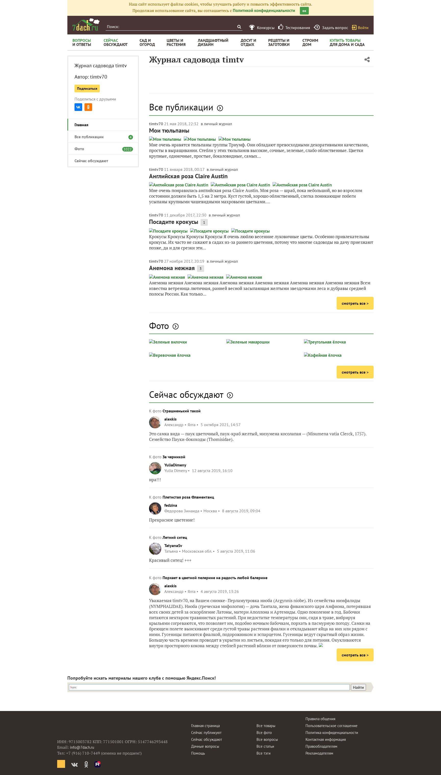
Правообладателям (321, 746)
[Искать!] (239, 26)
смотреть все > (355, 303)
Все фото (264, 732)
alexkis (170, 419)
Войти (363, 27)
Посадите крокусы (173, 222)
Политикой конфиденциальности (264, 10)
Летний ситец (175, 537)
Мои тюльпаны (169, 130)
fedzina (170, 505)
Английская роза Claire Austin (188, 176)
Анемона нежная (172, 268)
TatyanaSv (173, 545)
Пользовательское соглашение (331, 725)
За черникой (174, 456)
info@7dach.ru (82, 747)
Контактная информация (325, 739)
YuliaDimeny (175, 464)
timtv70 (98, 76)
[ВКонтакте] (78, 107)
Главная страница (205, 725)
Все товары (265, 725)
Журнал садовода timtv (101, 65)
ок (304, 10)
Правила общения (320, 718)
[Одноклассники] (88, 107)
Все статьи (265, 746)
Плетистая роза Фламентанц (188, 497)
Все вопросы (267, 739)
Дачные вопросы (205, 746)
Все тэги (263, 753)
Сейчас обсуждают (91, 161)
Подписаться (87, 88)
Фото (101, 149)
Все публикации (101, 137)
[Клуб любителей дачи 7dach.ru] (86, 24)
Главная (81, 125)
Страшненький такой (182, 410)
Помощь (198, 753)
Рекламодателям (319, 753)
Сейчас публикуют (206, 732)
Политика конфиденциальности (331, 732)
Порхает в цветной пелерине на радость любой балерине (215, 577)
